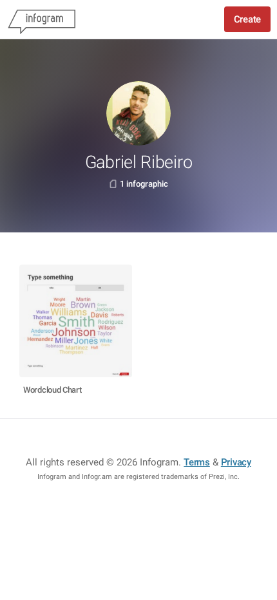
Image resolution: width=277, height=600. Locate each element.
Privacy (236, 462)
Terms (197, 462)
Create (247, 19)
